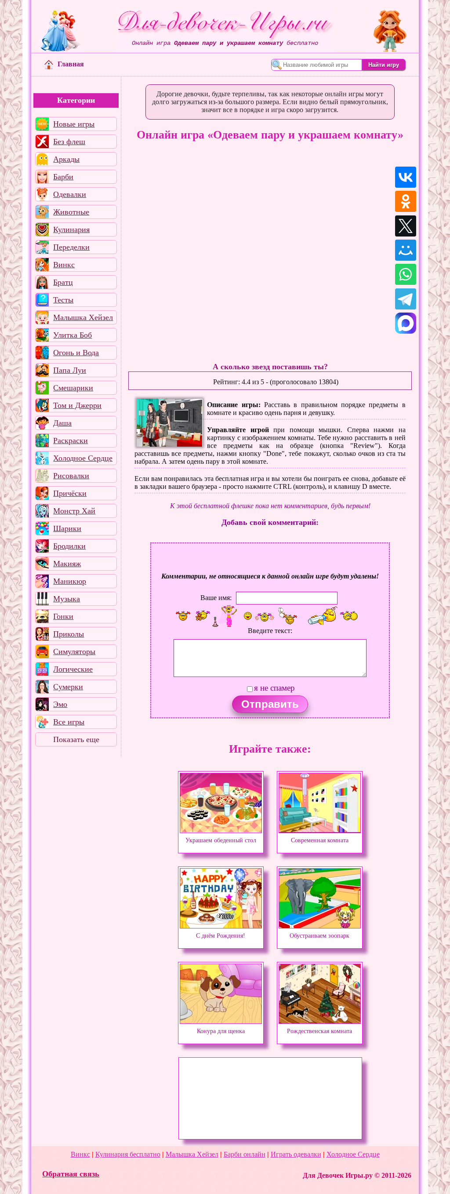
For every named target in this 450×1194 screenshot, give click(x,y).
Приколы (68, 634)
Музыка (66, 598)
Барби (63, 176)
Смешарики (73, 387)
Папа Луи (69, 370)
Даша (62, 423)
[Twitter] (405, 226)
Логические (73, 669)
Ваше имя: (216, 597)
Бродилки (69, 546)
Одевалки (69, 194)
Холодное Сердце (82, 458)
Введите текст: (270, 630)
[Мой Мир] (405, 250)
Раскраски (70, 440)
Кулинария (71, 229)
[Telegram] (405, 298)
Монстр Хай (74, 510)
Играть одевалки (296, 1154)
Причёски (70, 493)
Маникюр (69, 581)
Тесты (63, 299)
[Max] (405, 323)
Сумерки (68, 686)
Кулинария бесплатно (127, 1154)
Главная (71, 64)
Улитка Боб (72, 335)
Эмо (60, 704)
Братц (63, 282)
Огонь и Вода (76, 352)
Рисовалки (71, 475)
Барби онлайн (244, 1154)
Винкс (64, 264)
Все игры (68, 721)
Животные (71, 211)
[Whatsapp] (405, 274)
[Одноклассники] (405, 201)
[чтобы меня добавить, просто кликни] (183, 616)
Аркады (66, 159)
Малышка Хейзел (83, 317)
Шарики (67, 528)
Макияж (67, 563)
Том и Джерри (77, 405)
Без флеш (69, 141)
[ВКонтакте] (405, 177)
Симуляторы (74, 651)
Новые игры (73, 124)
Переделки (71, 247)
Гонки (63, 616)
